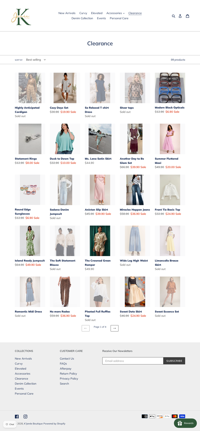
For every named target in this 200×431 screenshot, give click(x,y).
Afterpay (65, 368)
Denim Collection (25, 383)
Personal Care (24, 393)
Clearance (21, 378)
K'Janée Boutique (33, 423)
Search (64, 383)
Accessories (22, 373)
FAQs (63, 363)
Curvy (19, 363)
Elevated (20, 368)
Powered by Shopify (54, 423)
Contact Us (67, 358)
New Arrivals (23, 358)
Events (19, 388)
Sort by (18, 60)
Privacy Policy (69, 378)
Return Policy (68, 373)
